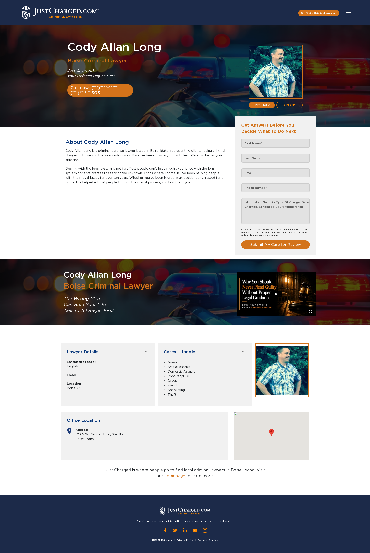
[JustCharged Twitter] (175, 530)
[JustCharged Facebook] (165, 530)
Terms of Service (208, 540)
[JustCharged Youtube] (195, 530)
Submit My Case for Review (275, 244)
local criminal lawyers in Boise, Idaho (219, 470)
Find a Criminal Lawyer (320, 13)
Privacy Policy (185, 540)
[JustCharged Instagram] (205, 530)
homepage (174, 475)
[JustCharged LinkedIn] (185, 530)
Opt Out (289, 105)
